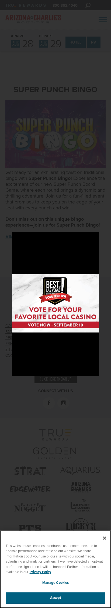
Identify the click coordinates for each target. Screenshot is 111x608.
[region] (55, 569)
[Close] (104, 538)
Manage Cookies (55, 583)
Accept (55, 598)
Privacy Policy (40, 572)
